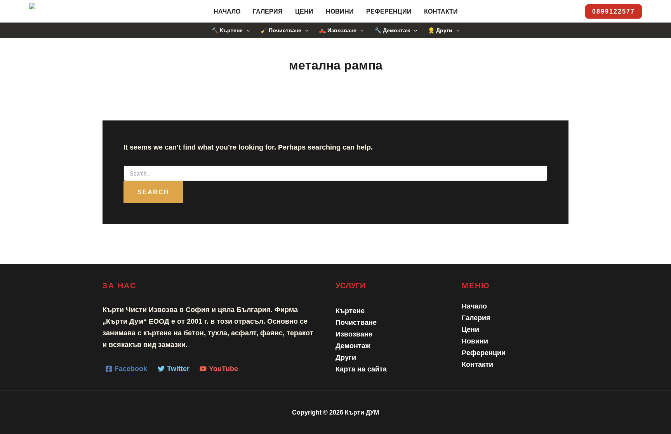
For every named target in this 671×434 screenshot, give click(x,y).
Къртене (350, 311)
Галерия (268, 11)
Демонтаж (353, 346)
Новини (340, 11)
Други (346, 357)
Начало (227, 11)
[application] (246, 30)
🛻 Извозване (337, 30)
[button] (613, 11)
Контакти (441, 11)
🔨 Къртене (227, 30)
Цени (304, 11)
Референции (389, 11)
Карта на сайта (361, 369)
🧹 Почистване (281, 30)
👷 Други (440, 30)
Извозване (354, 334)
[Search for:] (335, 174)
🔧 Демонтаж (392, 30)
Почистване (356, 322)
